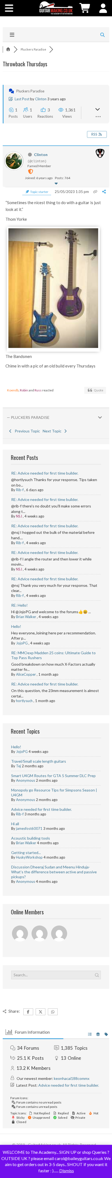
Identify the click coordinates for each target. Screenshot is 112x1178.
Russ (38, 390)
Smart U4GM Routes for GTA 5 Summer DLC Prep (53, 775)
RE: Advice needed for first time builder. (44, 473)
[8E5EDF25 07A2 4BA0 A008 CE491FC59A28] (53, 346)
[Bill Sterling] (40, 934)
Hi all (15, 823)
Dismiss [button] (66, 1170)
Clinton (40, 99)
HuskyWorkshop (29, 857)
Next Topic (53, 431)
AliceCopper (26, 674)
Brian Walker (26, 617)
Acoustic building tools (30, 838)
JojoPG (22, 643)
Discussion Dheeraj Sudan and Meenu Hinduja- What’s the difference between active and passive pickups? (54, 872)
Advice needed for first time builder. (41, 809)
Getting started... (26, 852)
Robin (24, 390)
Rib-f (20, 490)
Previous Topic (26, 431)
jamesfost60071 (29, 828)
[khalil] (59, 934)
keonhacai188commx (71, 1078)
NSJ (19, 516)
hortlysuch (24, 701)
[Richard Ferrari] (20, 934)
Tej (18, 766)
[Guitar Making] (55, 7)
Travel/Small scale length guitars (38, 761)
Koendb (12, 390)
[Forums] (8, 49)
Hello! (16, 626)
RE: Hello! (19, 605)
